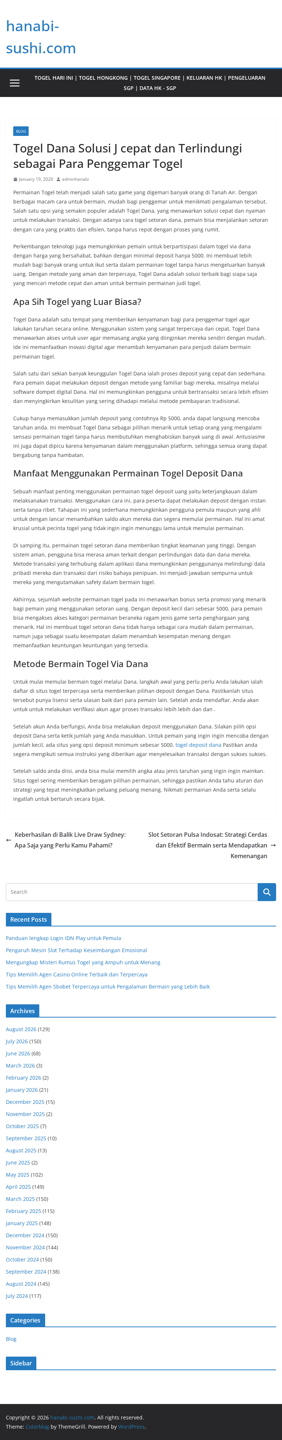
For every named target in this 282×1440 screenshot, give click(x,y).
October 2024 (22, 1259)
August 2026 (21, 1029)
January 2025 (22, 1223)
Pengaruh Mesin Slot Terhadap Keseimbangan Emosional (76, 950)
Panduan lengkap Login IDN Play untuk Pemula (63, 938)
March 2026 (20, 1065)
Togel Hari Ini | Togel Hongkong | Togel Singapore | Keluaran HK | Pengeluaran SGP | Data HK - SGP (150, 82)
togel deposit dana (198, 744)
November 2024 (25, 1247)
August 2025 (21, 1150)
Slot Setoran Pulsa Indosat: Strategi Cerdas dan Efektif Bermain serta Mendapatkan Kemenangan (207, 845)
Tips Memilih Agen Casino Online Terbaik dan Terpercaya (77, 974)
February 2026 (23, 1077)
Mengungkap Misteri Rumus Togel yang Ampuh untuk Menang (83, 962)
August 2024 (21, 1283)
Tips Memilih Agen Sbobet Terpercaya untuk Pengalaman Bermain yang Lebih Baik (108, 986)
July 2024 (17, 1295)
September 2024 (26, 1271)
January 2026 (22, 1089)
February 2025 (23, 1210)
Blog (21, 131)
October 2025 (22, 1126)
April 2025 (18, 1186)
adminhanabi (75, 179)
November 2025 (25, 1113)
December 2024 (25, 1235)
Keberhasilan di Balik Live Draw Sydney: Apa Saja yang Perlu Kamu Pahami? (70, 840)
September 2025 (26, 1138)
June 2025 (18, 1162)
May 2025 (17, 1174)
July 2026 (17, 1041)
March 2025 (20, 1198)
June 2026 (18, 1053)
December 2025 (25, 1101)
